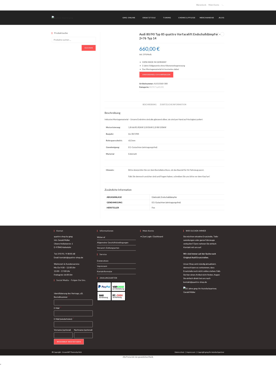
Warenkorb (201, 5)
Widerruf (101, 237)
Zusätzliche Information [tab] (173, 104)
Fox (153, 207)
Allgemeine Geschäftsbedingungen (113, 242)
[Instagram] (59, 286)
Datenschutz (103, 261)
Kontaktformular (104, 271)
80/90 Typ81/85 (156, 87)
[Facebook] (55, 286)
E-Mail (57, 307)
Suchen (89, 48)
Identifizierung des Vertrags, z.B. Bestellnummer (68, 295)
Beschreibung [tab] (150, 104)
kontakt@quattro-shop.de (195, 282)
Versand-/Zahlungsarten (108, 248)
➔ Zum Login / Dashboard (151, 236)
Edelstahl (156, 197)
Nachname (83, 330)
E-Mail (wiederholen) (64, 318)
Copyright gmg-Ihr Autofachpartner (210, 352)
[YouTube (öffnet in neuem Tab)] (59, 5)
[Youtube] (62, 286)
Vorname (62, 330)
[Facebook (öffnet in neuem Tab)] (53, 5)
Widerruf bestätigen (69, 342)
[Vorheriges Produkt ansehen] (217, 34)
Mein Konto (214, 5)
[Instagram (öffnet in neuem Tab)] (55, 5)
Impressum (102, 266)
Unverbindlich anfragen (156, 74)
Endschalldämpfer (169, 197)
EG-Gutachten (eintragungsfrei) (166, 202)
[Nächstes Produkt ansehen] (222, 34)
